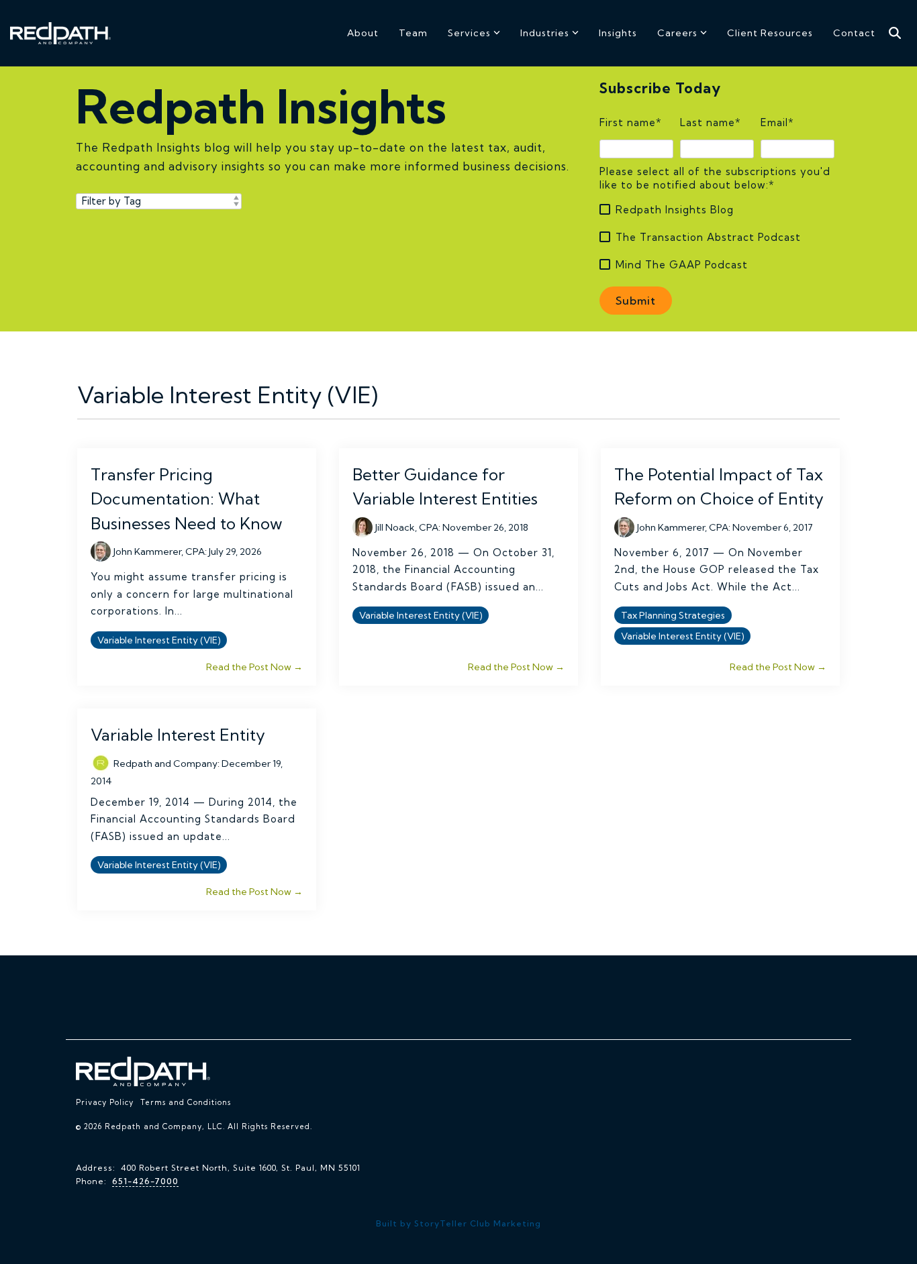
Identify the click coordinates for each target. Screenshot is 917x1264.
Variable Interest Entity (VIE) (158, 640)
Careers (677, 33)
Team (413, 33)
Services (469, 33)
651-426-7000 (145, 1181)
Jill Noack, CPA (406, 527)
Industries (544, 33)
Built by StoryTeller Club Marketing (458, 1223)
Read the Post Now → (254, 667)
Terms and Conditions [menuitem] (185, 1102)
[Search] (895, 33)
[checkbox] (716, 237)
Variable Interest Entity (178, 735)
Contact (854, 33)
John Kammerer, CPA (159, 551)
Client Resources (770, 33)
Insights (618, 33)
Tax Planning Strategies (673, 615)
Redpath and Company (165, 763)
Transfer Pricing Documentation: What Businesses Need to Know (187, 498)
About (363, 33)
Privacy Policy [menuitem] (105, 1102)
